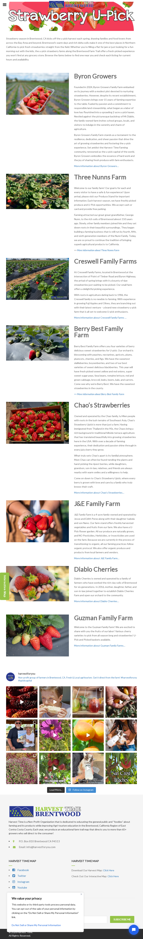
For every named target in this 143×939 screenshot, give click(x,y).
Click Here (108, 870)
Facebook (23, 870)
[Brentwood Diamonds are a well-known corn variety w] (55, 702)
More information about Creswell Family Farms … (100, 317)
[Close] (81, 894)
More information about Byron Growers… (96, 166)
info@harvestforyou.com (40, 847)
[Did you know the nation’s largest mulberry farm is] (21, 702)
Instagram (23, 881)
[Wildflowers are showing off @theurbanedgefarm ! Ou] (21, 768)
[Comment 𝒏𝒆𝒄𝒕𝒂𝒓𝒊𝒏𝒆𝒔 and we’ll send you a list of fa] (55, 768)
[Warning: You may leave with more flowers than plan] (55, 735)
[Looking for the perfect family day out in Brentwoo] (121, 735)
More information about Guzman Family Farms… (99, 645)
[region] (45, 912)
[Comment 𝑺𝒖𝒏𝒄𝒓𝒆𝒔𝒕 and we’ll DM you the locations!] (121, 768)
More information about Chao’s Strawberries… (99, 492)
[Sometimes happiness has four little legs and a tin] (88, 768)
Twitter (21, 875)
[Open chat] (134, 930)
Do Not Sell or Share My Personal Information (36, 925)
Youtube (22, 887)
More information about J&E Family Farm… (96, 558)
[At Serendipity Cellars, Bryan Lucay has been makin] (88, 702)
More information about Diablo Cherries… (96, 601)
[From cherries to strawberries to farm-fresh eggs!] (21, 735)
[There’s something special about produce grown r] (121, 702)
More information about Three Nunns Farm (98, 250)
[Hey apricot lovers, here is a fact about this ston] (88, 735)
